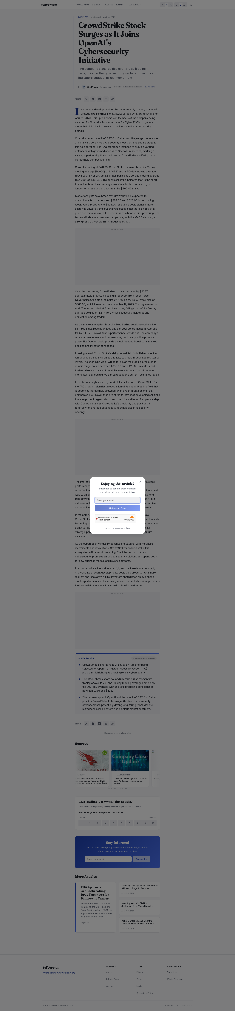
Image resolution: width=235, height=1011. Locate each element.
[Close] (140, 482)
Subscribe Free (117, 508)
